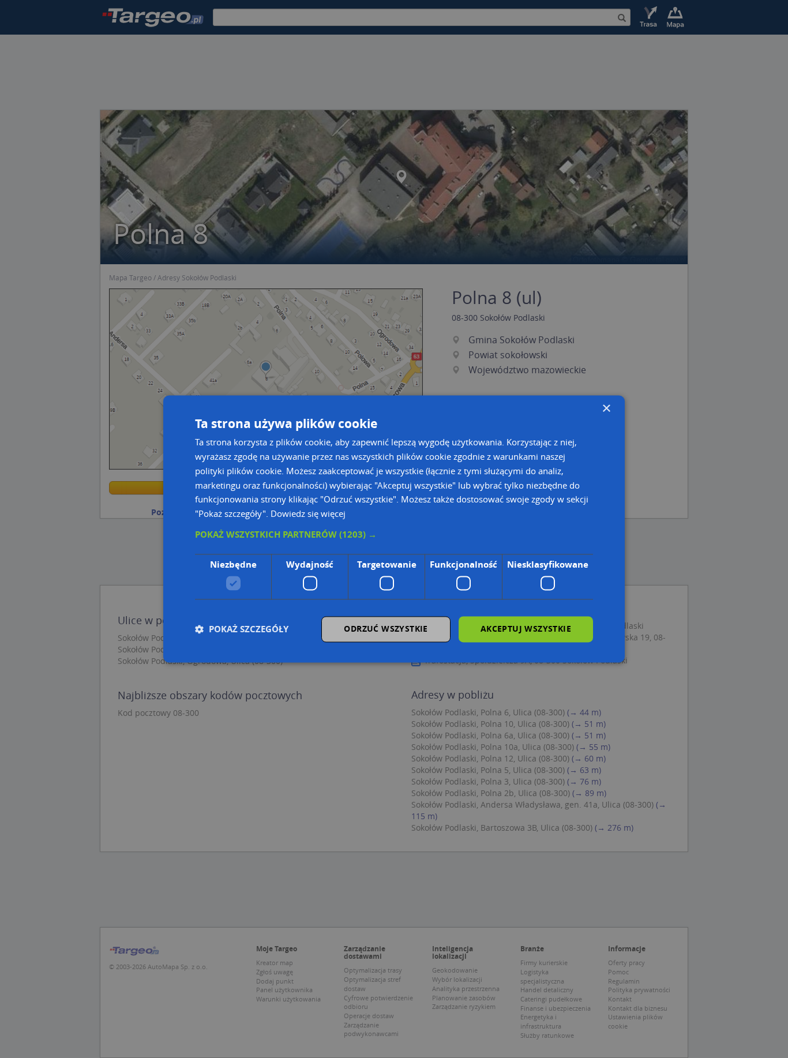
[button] (394, 535)
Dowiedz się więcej (308, 514)
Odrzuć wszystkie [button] (385, 629)
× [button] (606, 408)
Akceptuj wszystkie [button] (526, 629)
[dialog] (394, 528)
